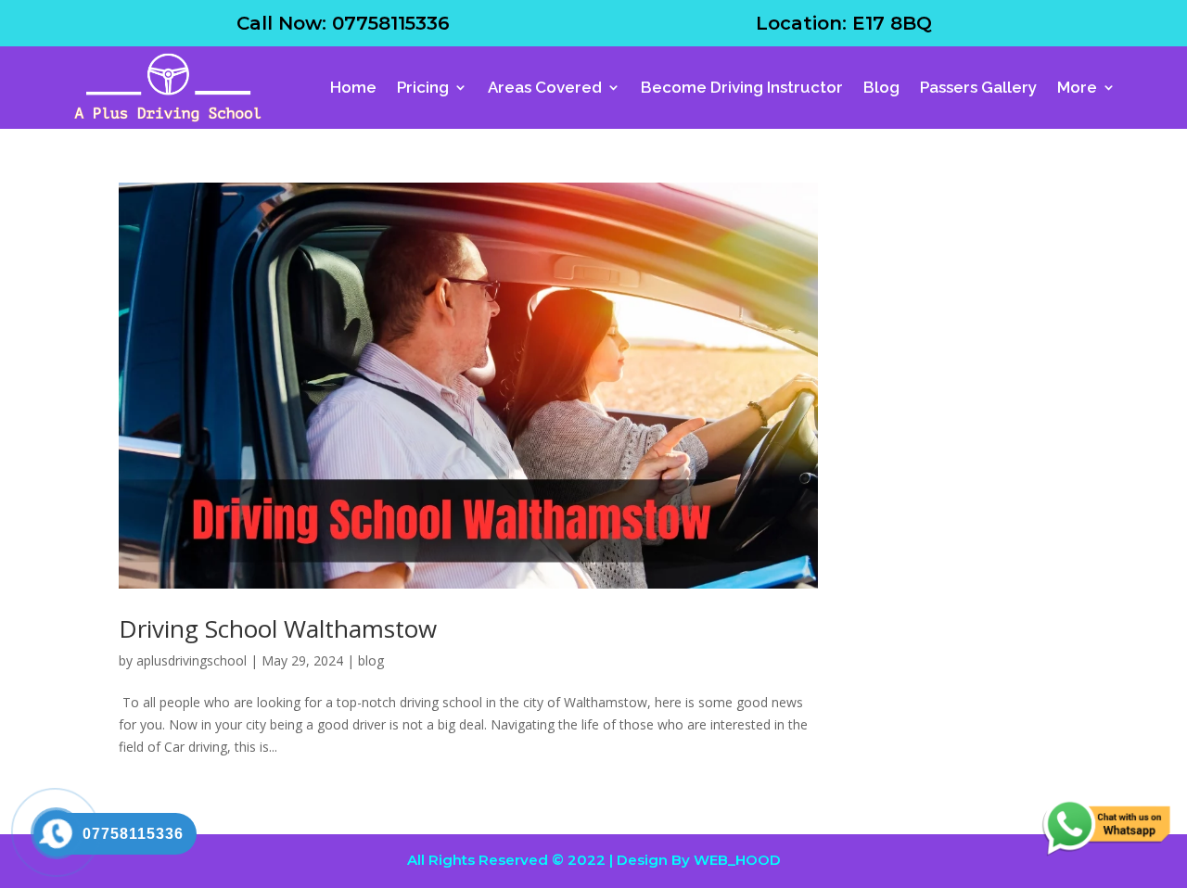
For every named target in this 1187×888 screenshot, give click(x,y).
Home (353, 87)
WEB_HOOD (737, 860)
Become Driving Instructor (742, 87)
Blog (881, 87)
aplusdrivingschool (191, 660)
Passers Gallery (978, 87)
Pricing (423, 87)
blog (371, 660)
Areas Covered (545, 87)
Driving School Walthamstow (278, 628)
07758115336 (391, 23)
